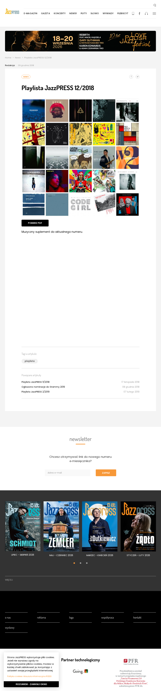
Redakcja (10, 65)
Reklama (41, 617)
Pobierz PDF (35, 223)
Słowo (95, 13)
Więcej (9, 579)
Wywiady (108, 13)
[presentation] (14, 11)
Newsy (73, 13)
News (18, 57)
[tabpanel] (22, 530)
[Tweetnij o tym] (137, 77)
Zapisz (106, 473)
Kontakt (137, 617)
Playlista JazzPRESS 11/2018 (36, 382)
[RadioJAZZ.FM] (146, 13)
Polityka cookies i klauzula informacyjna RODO (29, 676)
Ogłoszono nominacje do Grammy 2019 (43, 386)
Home (8, 57)
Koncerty (60, 13)
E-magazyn (30, 13)
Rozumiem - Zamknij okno (31, 684)
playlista (30, 361)
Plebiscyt (122, 13)
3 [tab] (87, 563)
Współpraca (107, 617)
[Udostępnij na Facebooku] (131, 77)
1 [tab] (74, 563)
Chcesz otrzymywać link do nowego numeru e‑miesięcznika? (80, 459)
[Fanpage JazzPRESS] (139, 13)
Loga (71, 617)
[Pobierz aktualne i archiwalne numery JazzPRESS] (133, 13)
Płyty (84, 13)
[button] (155, 5)
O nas (8, 617)
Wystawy (9, 627)
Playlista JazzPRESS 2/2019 (36, 391)
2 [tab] (80, 563)
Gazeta (45, 13)
